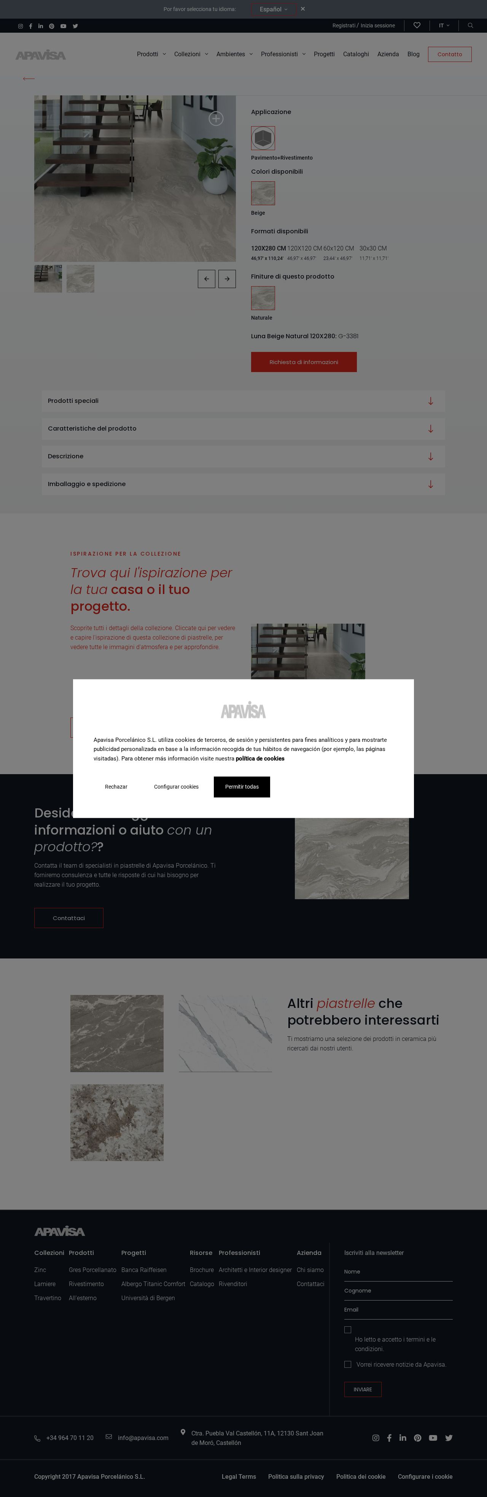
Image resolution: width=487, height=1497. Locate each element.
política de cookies (260, 758)
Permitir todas (242, 787)
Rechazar (116, 787)
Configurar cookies (176, 787)
